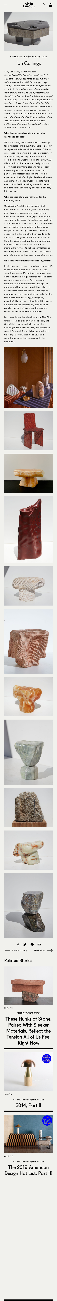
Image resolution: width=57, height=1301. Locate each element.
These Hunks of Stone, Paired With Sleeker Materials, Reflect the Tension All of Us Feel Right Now (28, 1031)
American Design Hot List (28, 1099)
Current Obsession (29, 1013)
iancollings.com (28, 71)
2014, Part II (28, 1105)
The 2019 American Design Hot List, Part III (28, 1170)
